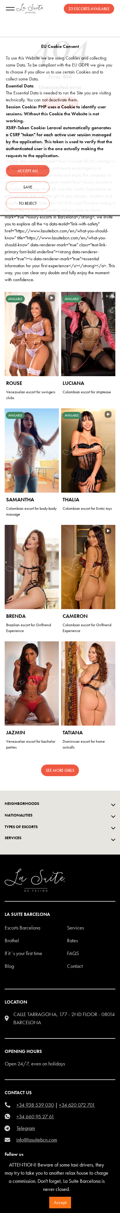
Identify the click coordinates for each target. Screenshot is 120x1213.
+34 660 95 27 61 (35, 1116)
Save (27, 187)
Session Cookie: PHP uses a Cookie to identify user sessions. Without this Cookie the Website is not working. (56, 114)
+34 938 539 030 (35, 1104)
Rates (72, 940)
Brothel (12, 940)
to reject (28, 203)
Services (75, 927)
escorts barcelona (22, 927)
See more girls (60, 770)
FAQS (73, 953)
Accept (60, 1202)
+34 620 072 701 (77, 1104)
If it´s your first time (23, 953)
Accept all (27, 170)
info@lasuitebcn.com (36, 1139)
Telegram (26, 1128)
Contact (75, 966)
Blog (9, 966)
